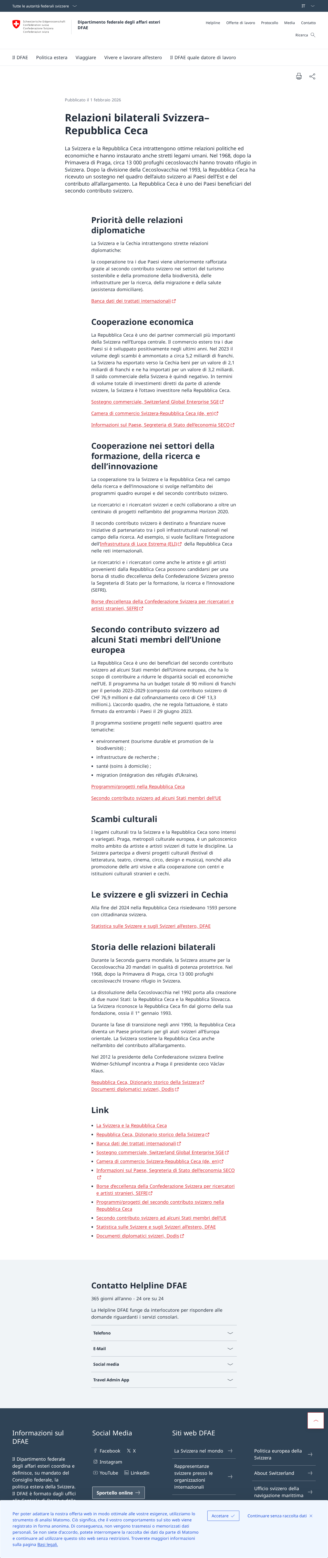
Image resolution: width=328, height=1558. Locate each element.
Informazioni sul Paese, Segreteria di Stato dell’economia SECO (160, 425)
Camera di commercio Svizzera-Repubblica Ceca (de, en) (152, 413)
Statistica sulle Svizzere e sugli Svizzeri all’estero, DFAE (151, 926)
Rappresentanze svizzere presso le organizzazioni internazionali (193, 1476)
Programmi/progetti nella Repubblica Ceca (138, 786)
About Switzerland (274, 1473)
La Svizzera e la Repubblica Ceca (131, 1125)
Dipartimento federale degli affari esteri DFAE (119, 24)
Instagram (111, 1462)
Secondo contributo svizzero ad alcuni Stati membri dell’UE (156, 798)
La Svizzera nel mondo (198, 1451)
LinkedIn (140, 1473)
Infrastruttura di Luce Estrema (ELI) (138, 544)
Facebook (110, 1451)
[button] (20, 57)
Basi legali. (47, 1544)
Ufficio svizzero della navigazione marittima (278, 1491)
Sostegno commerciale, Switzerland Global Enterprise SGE (155, 402)
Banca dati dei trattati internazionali (131, 301)
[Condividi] (312, 76)
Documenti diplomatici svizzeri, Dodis (132, 1089)
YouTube (109, 1473)
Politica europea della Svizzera (278, 1454)
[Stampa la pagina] (298, 76)
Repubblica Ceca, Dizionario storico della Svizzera (145, 1082)
